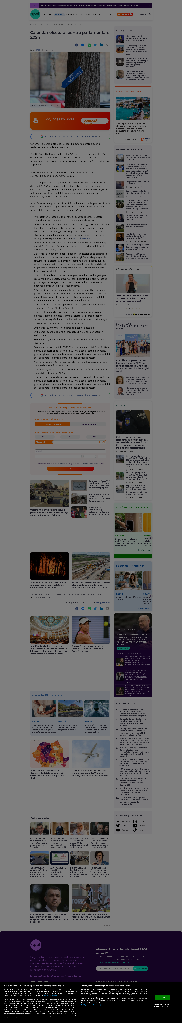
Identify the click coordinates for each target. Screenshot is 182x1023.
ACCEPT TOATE (162, 998)
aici (41, 1009)
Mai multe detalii (50, 995)
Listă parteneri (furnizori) (91, 1005)
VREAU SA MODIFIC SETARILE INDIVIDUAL (161, 1005)
